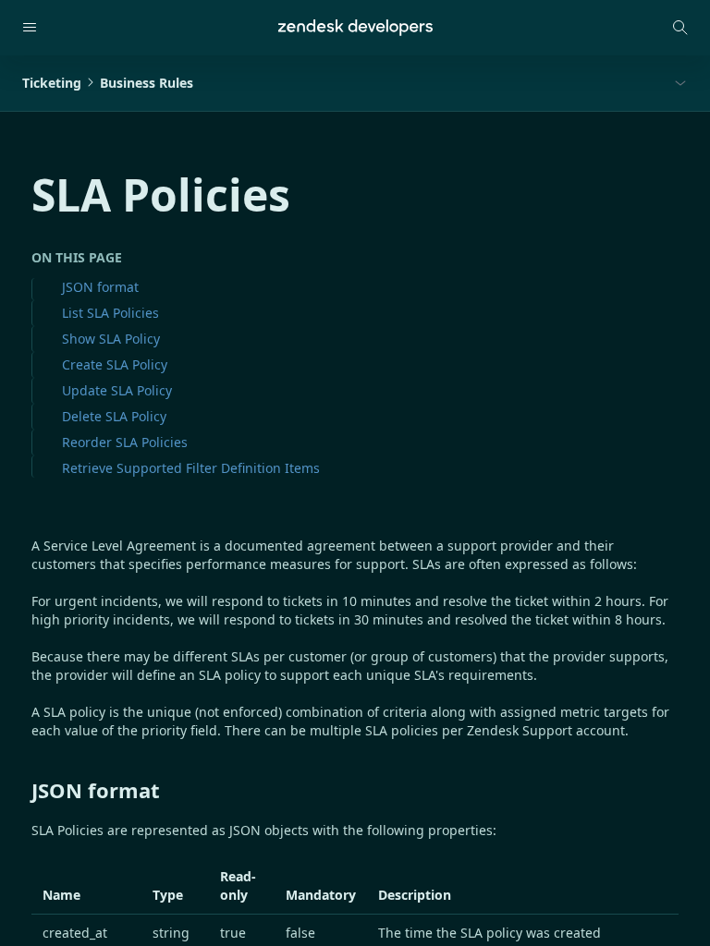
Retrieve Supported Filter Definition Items (191, 468)
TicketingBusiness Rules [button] (107, 82)
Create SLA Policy (114, 364)
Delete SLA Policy (114, 416)
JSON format (100, 287)
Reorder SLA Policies (125, 442)
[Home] (355, 27)
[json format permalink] (22, 790)
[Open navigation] (29, 27)
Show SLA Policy (111, 338)
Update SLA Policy (117, 390)
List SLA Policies (110, 312)
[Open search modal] (680, 27)
